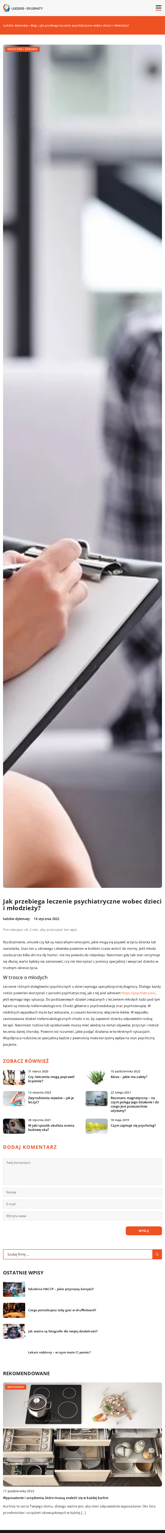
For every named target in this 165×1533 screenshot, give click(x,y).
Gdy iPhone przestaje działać (25, 1498)
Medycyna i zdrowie (22, 49)
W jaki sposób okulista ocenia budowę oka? (51, 1127)
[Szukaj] (157, 1254)
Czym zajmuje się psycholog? (133, 1125)
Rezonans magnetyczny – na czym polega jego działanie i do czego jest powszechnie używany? (135, 1104)
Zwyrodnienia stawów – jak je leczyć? (51, 1100)
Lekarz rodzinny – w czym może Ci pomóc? (59, 1352)
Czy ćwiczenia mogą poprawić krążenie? (51, 1079)
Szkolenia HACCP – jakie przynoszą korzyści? (61, 1289)
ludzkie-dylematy (16, 918)
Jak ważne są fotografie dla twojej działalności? (63, 1331)
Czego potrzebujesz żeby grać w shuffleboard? (62, 1310)
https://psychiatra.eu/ (138, 993)
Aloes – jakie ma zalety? (129, 1077)
